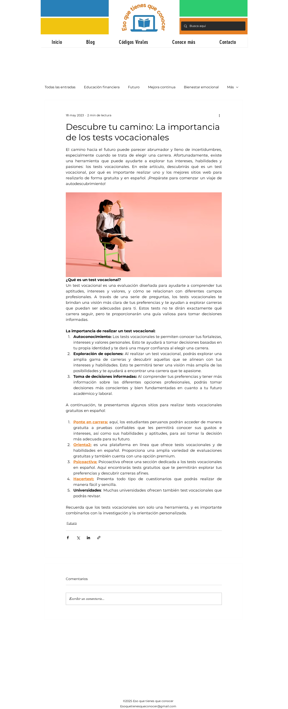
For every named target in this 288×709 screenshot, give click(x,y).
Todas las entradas (60, 87)
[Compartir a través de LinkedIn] (88, 538)
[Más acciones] (219, 115)
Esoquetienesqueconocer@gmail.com (148, 706)
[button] (184, 42)
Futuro (134, 87)
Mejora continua (161, 87)
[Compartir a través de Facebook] (68, 538)
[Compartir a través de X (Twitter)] (78, 538)
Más (230, 87)
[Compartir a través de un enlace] (99, 538)
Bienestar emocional (201, 87)
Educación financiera (102, 87)
